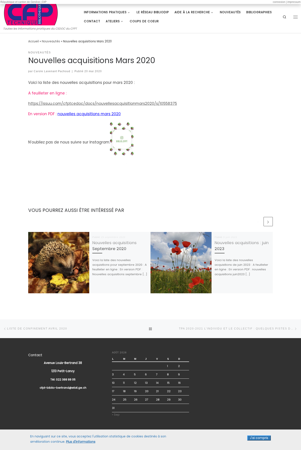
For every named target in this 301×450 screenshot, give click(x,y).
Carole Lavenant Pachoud (52, 71)
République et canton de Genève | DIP (23, 2)
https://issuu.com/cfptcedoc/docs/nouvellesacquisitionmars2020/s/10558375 (102, 103)
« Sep (116, 414)
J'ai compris (259, 438)
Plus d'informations (80, 442)
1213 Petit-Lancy (63, 371)
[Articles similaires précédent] (258, 221)
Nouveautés (51, 41)
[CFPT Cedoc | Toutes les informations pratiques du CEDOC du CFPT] (30, 14)
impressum (294, 2)
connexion (279, 2)
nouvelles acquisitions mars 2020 (89, 114)
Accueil (33, 41)
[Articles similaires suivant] (268, 221)
